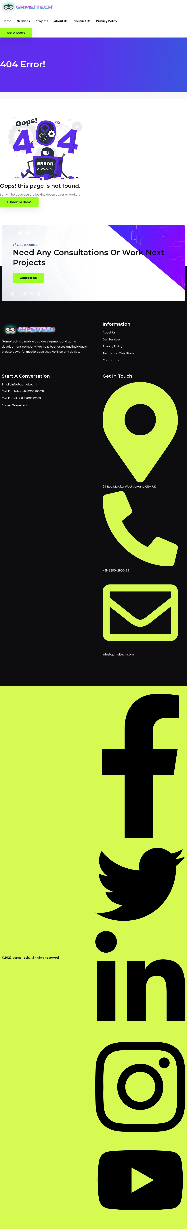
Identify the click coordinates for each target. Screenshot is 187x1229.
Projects (42, 21)
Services (23, 21)
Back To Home (20, 202)
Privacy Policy (106, 21)
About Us (61, 21)
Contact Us (81, 21)
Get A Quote (16, 33)
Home (7, 21)
